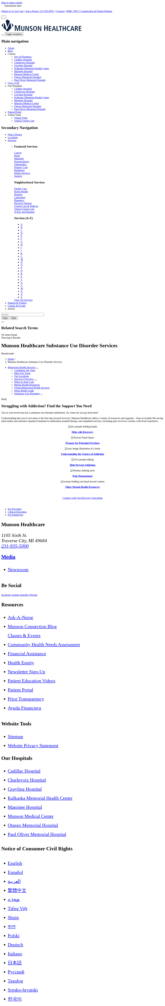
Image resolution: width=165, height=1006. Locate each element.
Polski (13, 935)
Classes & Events (16, 305)
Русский (16, 971)
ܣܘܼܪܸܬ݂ (13, 899)
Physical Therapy (23, 203)
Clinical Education (17, 512)
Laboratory (19, 197)
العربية (14, 881)
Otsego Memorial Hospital (27, 77)
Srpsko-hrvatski (23, 989)
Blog (10, 51)
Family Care (20, 188)
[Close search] (2, 321)
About (11, 48)
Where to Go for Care (12, 11)
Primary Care (21, 167)
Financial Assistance (27, 653)
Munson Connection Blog (32, 626)
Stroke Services (22, 173)
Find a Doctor (15, 134)
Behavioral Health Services (21, 367)
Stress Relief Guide (24, 390)
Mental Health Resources (27, 384)
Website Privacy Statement (33, 745)
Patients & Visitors (17, 303)
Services (12, 140)
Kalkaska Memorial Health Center (31, 68)
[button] (86, 67)
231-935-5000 (15, 545)
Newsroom (18, 569)
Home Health (21, 191)
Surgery (18, 176)
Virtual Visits (20, 118)
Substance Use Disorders (27, 393)
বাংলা (11, 926)
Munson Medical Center (26, 74)
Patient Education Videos (31, 680)
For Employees (15, 514)
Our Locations (21, 376)
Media (8, 557)
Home (11, 359)
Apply (13, 318)
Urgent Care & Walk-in (26, 206)
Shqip (13, 917)
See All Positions (22, 56)
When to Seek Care (24, 382)
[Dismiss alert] (3, 17)
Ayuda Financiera (24, 707)
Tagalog (15, 980)
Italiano (15, 953)
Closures (60, 11)
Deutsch (15, 944)
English (15, 863)
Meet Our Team (22, 373)
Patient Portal (14, 112)
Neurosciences (21, 161)
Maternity (19, 158)
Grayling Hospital (23, 65)
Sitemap (15, 736)
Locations (13, 137)
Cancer (17, 152)
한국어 (15, 998)
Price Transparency (26, 698)
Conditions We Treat (24, 370)
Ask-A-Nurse (20, 617)
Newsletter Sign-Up (26, 671)
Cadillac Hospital (23, 59)
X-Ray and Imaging (24, 212)
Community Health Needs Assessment (44, 644)
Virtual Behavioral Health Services (31, 387)
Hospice (18, 194)
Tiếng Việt (17, 908)
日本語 (15, 962)
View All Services (23, 300)
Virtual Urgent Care (24, 120)
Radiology (19, 170)
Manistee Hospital (23, 71)
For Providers (15, 509)
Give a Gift (13, 83)
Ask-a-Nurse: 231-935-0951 (39, 11)
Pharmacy (19, 200)
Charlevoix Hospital (24, 62)
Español (15, 872)
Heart (17, 155)
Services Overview (24, 379)
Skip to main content (11, 2)
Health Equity (21, 662)
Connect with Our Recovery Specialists (83, 498)
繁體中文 (17, 890)
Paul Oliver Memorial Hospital (29, 80)
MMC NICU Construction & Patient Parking (89, 11)
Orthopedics (20, 164)
